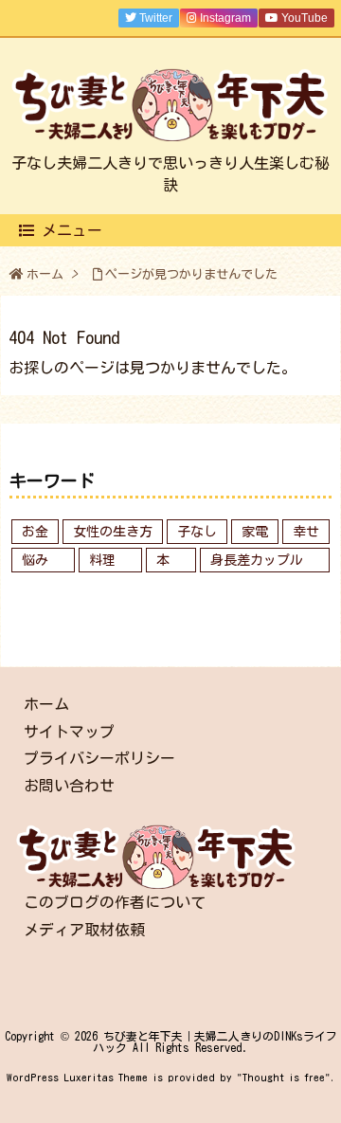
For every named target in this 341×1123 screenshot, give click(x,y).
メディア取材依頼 (84, 929)
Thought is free (283, 1077)
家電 (255, 531)
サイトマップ (69, 731)
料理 (102, 560)
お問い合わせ (69, 785)
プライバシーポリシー (99, 758)
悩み (35, 560)
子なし (197, 531)
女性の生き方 (113, 531)
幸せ (306, 531)
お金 (35, 531)
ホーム (45, 274)
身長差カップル (256, 560)
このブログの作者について (115, 902)
